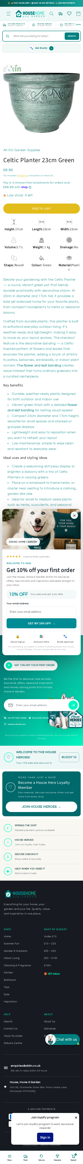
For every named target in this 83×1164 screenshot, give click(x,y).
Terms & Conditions (50, 1145)
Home (7, 936)
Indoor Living (12, 958)
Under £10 (50, 936)
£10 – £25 (50, 943)
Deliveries (50, 1028)
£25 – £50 (50, 951)
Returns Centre (13, 1043)
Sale (6, 994)
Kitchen (8, 972)
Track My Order (13, 1036)
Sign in (45, 1137)
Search (72, 36)
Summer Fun (11, 943)
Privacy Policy (30, 1145)
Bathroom (10, 980)
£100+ (47, 965)
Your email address (18, 603)
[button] (8, 13)
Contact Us (11, 1028)
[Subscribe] (73, 705)
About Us (49, 1021)
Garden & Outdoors (15, 951)
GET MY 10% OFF (41, 623)
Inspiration (10, 1001)
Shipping (22, 176)
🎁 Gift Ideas (52, 973)
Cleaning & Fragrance (17, 965)
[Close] (76, 1118)
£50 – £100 (51, 958)
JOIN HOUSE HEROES (41, 806)
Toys (6, 987)
